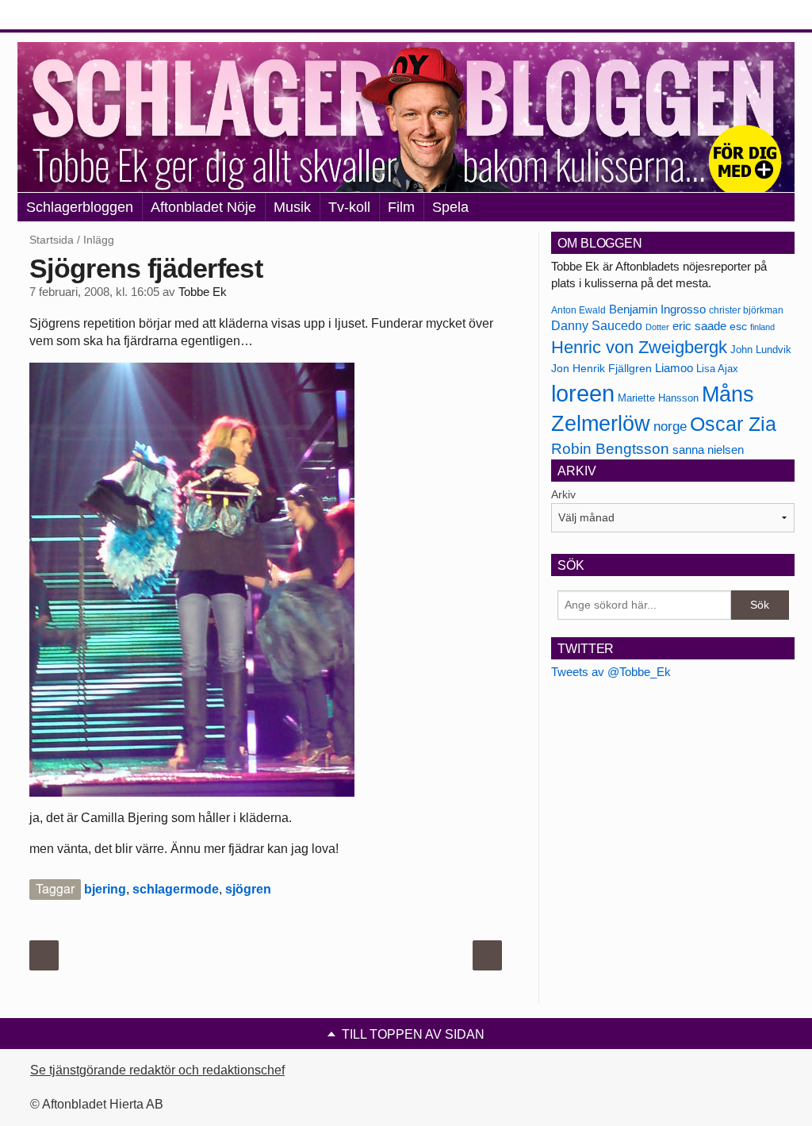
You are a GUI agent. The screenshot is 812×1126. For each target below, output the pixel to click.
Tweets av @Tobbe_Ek (611, 671)
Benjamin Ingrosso (657, 309)
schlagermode (175, 889)
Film (401, 207)
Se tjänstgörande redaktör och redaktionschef (157, 1070)
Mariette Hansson (658, 398)
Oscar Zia (733, 424)
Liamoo (674, 368)
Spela (450, 207)
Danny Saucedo (596, 325)
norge (670, 426)
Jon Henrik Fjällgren (601, 368)
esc (738, 326)
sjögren (248, 889)
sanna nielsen (708, 450)
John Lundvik (760, 349)
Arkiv (563, 494)
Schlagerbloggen (79, 207)
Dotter (657, 327)
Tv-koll (349, 207)
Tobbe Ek (202, 292)
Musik (292, 207)
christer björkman (746, 310)
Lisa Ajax (717, 369)
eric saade (699, 325)
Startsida (51, 239)
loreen (583, 393)
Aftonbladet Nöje (203, 207)
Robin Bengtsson (610, 448)
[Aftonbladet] (76, 16)
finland (762, 327)
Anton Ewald (578, 310)
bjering (105, 889)
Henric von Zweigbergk (639, 347)
